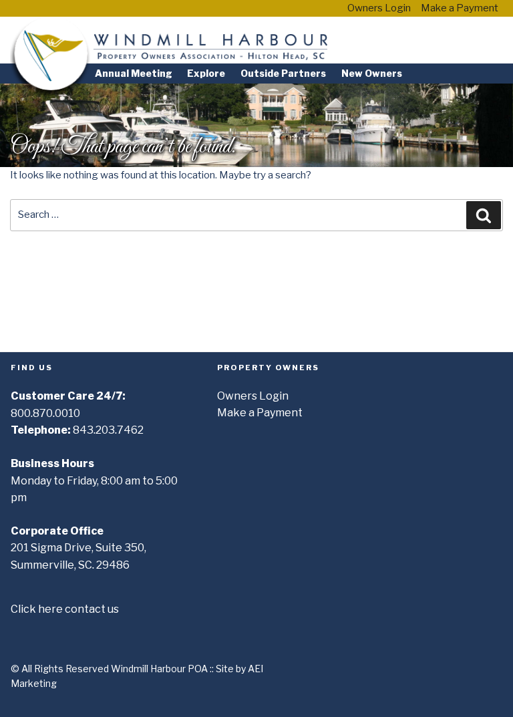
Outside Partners (283, 73)
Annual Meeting (133, 73)
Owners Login (379, 8)
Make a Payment (459, 8)
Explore (206, 73)
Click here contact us (65, 609)
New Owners (371, 73)
